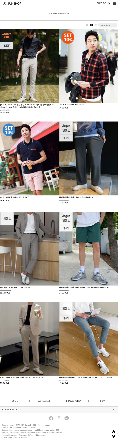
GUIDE (21, 401)
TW (104, 3)
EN (98, 3)
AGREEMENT (48, 401)
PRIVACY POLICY (77, 401)
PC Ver (103, 401)
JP (101, 3)
